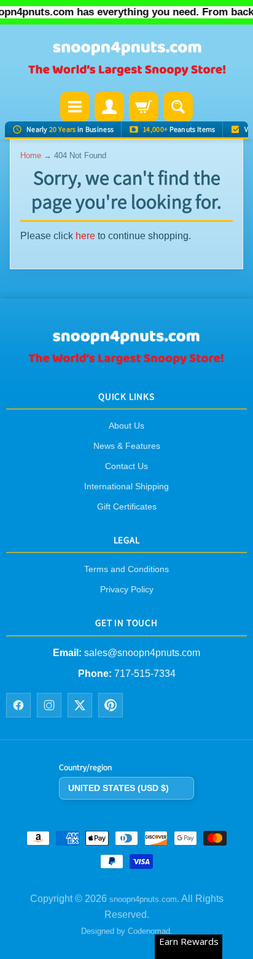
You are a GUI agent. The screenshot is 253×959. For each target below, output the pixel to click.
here (85, 236)
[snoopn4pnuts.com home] (126, 361)
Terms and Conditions (126, 570)
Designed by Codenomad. (127, 931)
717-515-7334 (145, 673)
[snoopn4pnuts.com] (126, 59)
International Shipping (126, 486)
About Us (126, 425)
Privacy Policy (127, 590)
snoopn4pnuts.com (143, 899)
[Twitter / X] (80, 705)
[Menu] (75, 106)
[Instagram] (49, 705)
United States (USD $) (118, 788)
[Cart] (143, 106)
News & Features (126, 446)
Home (30, 155)
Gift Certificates (127, 506)
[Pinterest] (110, 705)
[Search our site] (178, 106)
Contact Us (126, 466)
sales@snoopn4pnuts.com (142, 653)
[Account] (109, 106)
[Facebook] (18, 705)
